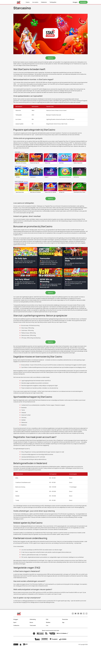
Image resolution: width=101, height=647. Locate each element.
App (63, 622)
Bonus (31, 622)
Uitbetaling (33, 619)
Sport (14, 622)
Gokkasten (44, 2)
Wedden (48, 622)
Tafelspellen (53, 2)
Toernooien (33, 625)
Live (47, 625)
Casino (27, 2)
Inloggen (15, 619)
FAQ (47, 619)
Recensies (65, 619)
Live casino (35, 2)
